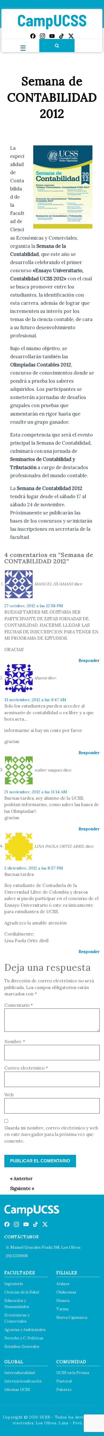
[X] (71, 36)
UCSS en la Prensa (72, 1372)
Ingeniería (13, 1283)
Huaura (62, 1300)
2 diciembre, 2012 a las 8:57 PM (33, 868)
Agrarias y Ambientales (25, 1329)
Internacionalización (23, 1381)
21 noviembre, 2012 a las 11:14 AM (35, 791)
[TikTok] (61, 36)
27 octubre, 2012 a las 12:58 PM (33, 605)
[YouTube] (52, 36)
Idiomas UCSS (17, 1389)
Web (9, 1095)
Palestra (63, 1389)
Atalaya (62, 1283)
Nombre (14, 1041)
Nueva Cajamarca (71, 1317)
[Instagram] (42, 36)
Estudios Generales (21, 1346)
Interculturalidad (19, 1372)
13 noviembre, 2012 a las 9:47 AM (35, 699)
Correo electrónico (26, 1068)
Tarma (62, 1309)
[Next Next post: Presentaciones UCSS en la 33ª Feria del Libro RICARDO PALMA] (19, 1188)
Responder (89, 660)
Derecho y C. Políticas (23, 1338)
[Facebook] (33, 36)
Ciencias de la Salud (21, 1292)
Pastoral (64, 1381)
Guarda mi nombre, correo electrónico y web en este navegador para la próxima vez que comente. (51, 1134)
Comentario (18, 1005)
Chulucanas (66, 1292)
